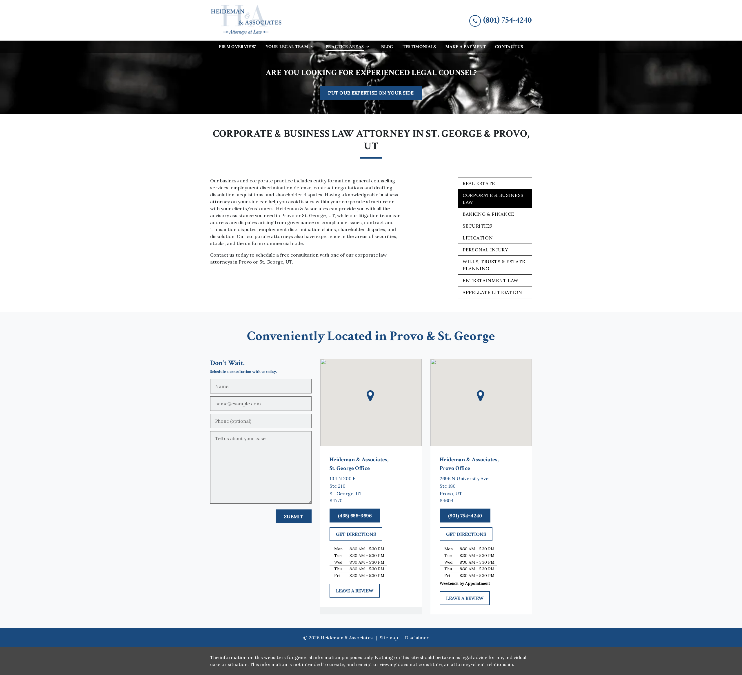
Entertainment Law (491, 280)
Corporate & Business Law (493, 198)
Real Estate (479, 183)
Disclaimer (417, 637)
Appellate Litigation (492, 292)
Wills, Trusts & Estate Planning (494, 265)
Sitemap (389, 637)
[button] (371, 395)
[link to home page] (246, 20)
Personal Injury (485, 250)
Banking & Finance (488, 214)
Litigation (478, 238)
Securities (477, 226)
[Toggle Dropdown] (314, 46)
